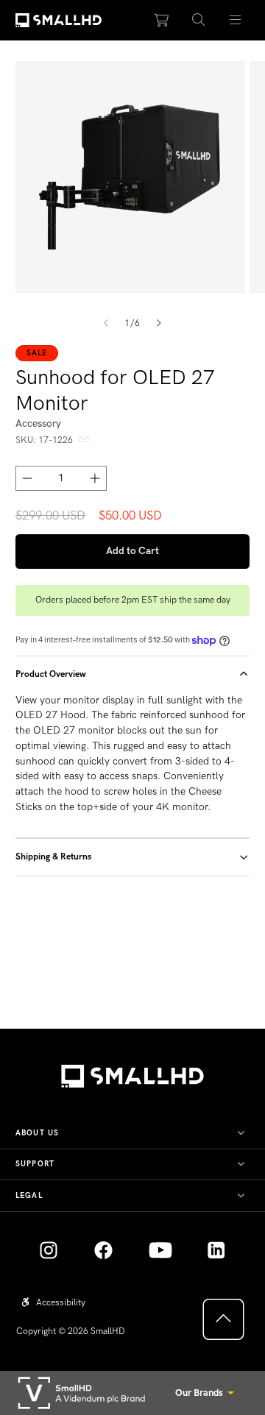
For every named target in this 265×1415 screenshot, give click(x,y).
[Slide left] (106, 324)
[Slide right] (159, 324)
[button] (198, 20)
